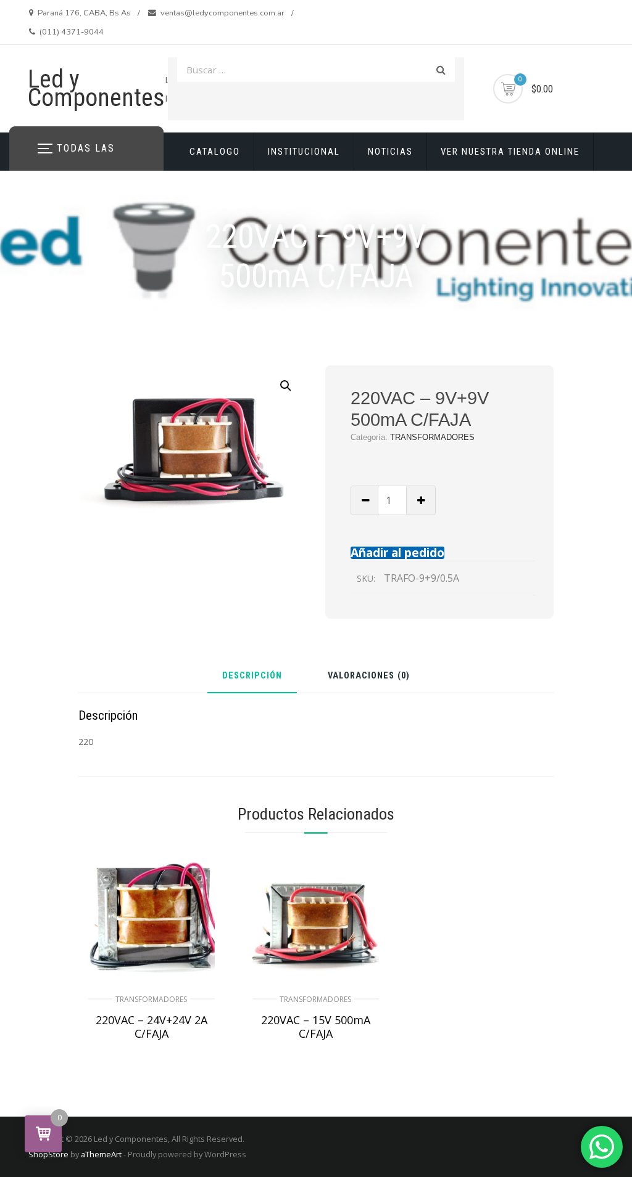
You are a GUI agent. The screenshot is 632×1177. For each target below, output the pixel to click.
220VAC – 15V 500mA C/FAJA (315, 1026)
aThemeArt (101, 1154)
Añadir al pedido (397, 552)
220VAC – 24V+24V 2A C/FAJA (151, 1026)
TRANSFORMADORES (432, 437)
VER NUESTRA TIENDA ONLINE (510, 151)
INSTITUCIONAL (304, 151)
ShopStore (48, 1154)
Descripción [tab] (252, 676)
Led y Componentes (96, 88)
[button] (286, 386)
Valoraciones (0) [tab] (369, 676)
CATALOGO (214, 151)
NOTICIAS (390, 151)
